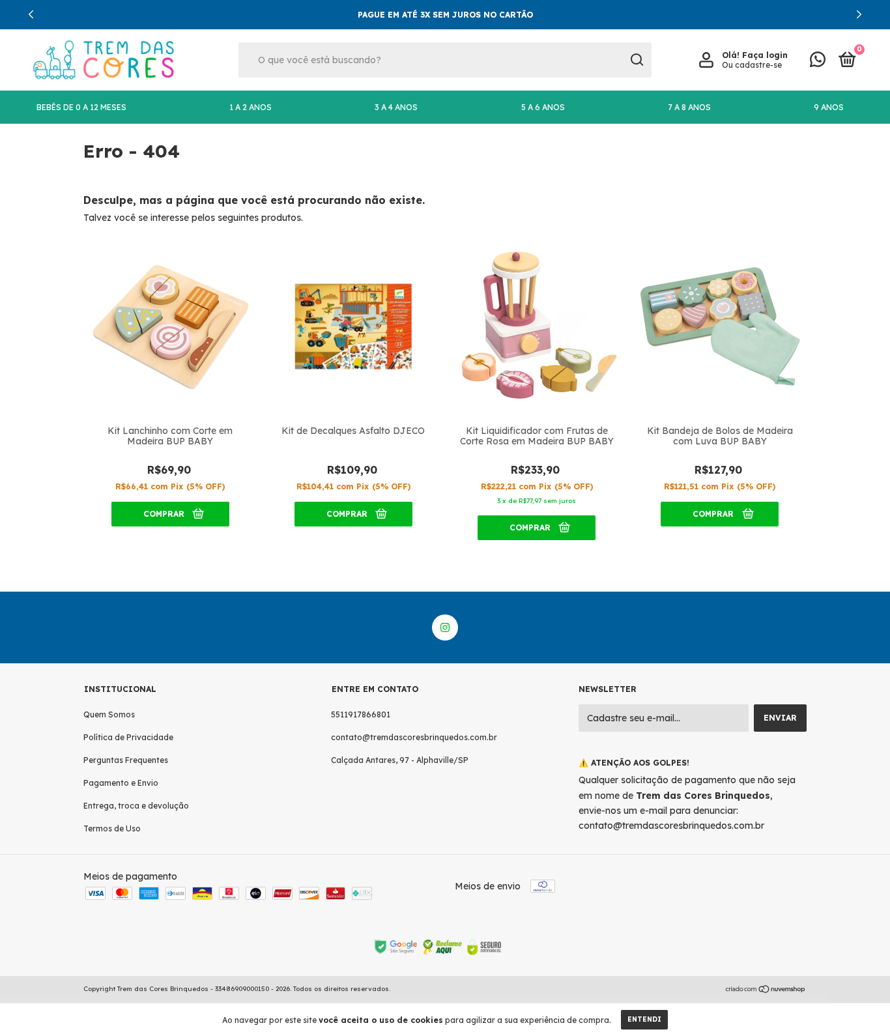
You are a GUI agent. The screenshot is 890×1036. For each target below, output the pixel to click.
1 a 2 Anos (250, 107)
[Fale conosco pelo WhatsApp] (817, 62)
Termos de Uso (112, 828)
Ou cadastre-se (752, 65)
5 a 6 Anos (543, 107)
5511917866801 (360, 714)
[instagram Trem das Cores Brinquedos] (445, 627)
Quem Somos (109, 714)
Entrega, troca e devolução (136, 806)
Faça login (765, 55)
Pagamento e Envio (120, 783)
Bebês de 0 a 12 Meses (81, 107)
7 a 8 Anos (689, 107)
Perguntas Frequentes (125, 760)
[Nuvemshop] (766, 990)
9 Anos (829, 107)
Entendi (644, 1019)
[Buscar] (636, 60)
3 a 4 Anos (396, 107)
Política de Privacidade (128, 737)
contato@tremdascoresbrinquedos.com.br (414, 737)
